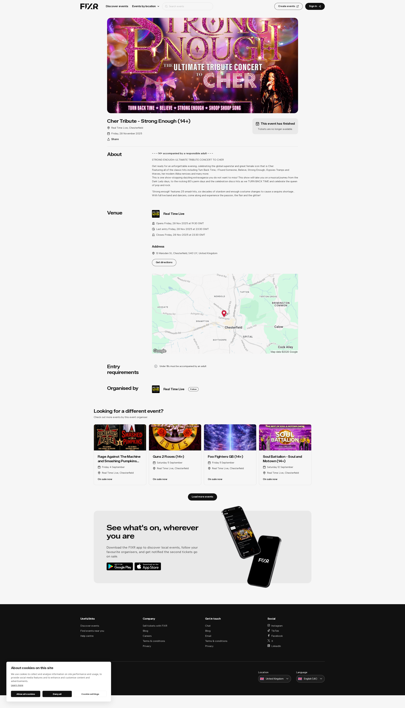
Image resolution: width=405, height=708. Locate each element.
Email (208, 635)
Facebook (277, 635)
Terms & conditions (154, 640)
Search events (176, 6)
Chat (208, 625)
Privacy (147, 646)
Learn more (17, 685)
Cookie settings (90, 694)
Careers (147, 635)
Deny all (57, 694)
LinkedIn (276, 646)
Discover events (117, 6)
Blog (145, 630)
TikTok (275, 630)
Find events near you (92, 630)
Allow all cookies (25, 694)
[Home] (89, 6)
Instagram (277, 625)
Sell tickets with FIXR (155, 625)
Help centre (87, 635)
